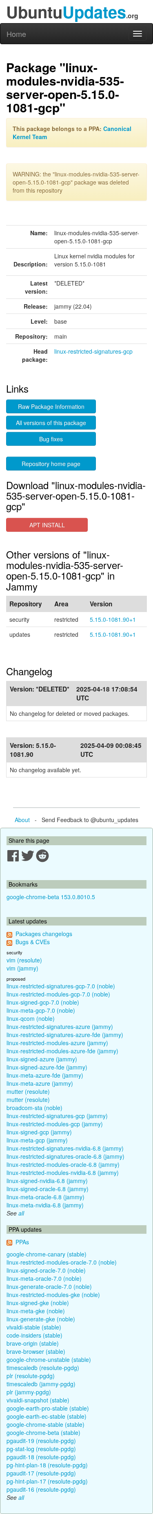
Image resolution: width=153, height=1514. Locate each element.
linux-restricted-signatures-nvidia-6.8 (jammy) (65, 1148)
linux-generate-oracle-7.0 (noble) (49, 1286)
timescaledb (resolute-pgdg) (43, 1368)
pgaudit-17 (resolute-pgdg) (41, 1473)
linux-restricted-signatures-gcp (93, 351)
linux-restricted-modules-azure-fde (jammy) (62, 1051)
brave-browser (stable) (36, 1351)
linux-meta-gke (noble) (36, 1311)
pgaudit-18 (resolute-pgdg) (41, 1457)
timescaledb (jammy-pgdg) (41, 1384)
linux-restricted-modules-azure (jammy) (57, 1043)
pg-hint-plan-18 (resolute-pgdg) (47, 1465)
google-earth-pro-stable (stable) (48, 1408)
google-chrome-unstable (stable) (49, 1359)
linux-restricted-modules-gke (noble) (53, 1295)
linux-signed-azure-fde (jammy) (47, 1067)
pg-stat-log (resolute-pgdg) (41, 1449)
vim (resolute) (24, 960)
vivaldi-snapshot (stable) (38, 1400)
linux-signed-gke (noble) (38, 1303)
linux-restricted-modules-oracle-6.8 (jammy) (63, 1164)
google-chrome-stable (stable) (45, 1424)
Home (16, 33)
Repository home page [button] (51, 464)
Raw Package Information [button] (51, 406)
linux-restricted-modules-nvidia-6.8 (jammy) (63, 1172)
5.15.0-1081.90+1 (113, 619)
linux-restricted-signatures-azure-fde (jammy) (65, 1035)
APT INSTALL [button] (47, 525)
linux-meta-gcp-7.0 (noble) (41, 1010)
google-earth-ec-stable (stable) (46, 1416)
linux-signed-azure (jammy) (42, 1059)
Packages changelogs (44, 934)
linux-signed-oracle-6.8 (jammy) (48, 1189)
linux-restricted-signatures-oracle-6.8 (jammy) (65, 1156)
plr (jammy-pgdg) (29, 1392)
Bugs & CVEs (33, 942)
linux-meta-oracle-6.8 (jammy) (45, 1197)
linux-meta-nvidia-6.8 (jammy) (45, 1205)
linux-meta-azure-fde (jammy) (45, 1075)
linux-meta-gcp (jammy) (37, 1140)
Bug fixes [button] (51, 439)
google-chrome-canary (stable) (46, 1254)
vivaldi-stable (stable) (34, 1327)
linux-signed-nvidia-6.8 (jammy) (47, 1181)
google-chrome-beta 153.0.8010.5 (51, 897)
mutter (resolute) (28, 1091)
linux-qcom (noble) (31, 1018)
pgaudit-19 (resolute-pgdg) (41, 1441)
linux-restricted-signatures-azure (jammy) (60, 1026)
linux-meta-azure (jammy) (40, 1083)
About (22, 820)
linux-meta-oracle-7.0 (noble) (44, 1278)
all (21, 1213)
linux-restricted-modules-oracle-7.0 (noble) (62, 1262)
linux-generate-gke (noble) (41, 1319)
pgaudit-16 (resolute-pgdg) (41, 1489)
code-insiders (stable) (34, 1335)
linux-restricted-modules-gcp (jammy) (55, 1124)
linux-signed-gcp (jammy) (39, 1132)
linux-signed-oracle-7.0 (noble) (46, 1270)
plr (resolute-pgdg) (31, 1376)
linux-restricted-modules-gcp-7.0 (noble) (58, 994)
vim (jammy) (22, 968)
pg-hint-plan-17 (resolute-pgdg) (47, 1481)
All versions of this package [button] (51, 423)
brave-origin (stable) (33, 1343)
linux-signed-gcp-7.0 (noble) (43, 1002)
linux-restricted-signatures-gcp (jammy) (57, 1116)
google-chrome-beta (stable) (43, 1432)
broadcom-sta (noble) (34, 1108)
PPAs (22, 1242)
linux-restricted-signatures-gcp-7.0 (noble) (61, 986)
